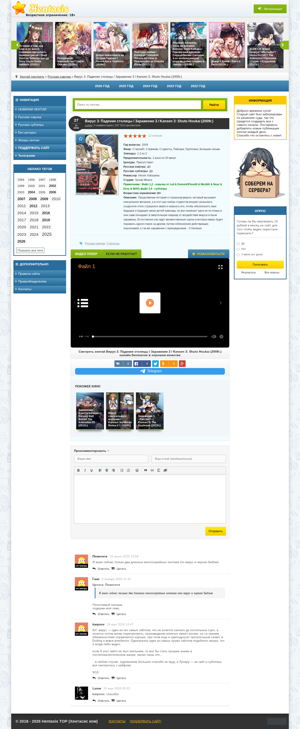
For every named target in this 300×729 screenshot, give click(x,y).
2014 (21, 213)
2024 (34, 234)
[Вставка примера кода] (152, 470)
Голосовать (260, 264)
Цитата (121, 568)
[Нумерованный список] (128, 470)
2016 (46, 213)
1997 (41, 179)
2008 (33, 199)
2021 (34, 227)
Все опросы (272, 272)
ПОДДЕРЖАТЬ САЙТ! (145, 721)
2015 (34, 213)
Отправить (216, 531)
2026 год (102, 86)
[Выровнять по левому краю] (100, 470)
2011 (21, 206)
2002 (52, 186)
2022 (46, 227)
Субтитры (113, 243)
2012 (33, 206)
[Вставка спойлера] (158, 470)
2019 (46, 220)
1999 (20, 186)
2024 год (150, 86)
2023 (21, 234)
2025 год (126, 86)
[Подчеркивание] (91, 470)
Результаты (248, 272)
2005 (41, 192)
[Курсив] (85, 470)
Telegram (154, 371)
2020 (21, 227)
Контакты (24, 289)
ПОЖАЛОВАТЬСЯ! (210, 254)
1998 (52, 179)
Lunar (88, 125)
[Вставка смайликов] (137, 470)
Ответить (103, 568)
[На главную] (44, 9)
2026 (21, 241)
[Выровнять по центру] (106, 470)
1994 (20, 179)
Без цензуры (27, 132)
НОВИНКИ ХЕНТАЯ (32, 109)
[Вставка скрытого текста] (165, 470)
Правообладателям (32, 281)
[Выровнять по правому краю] (113, 470)
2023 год (174, 86)
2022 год (198, 86)
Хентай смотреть (32, 76)
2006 (52, 192)
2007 (21, 199)
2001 (41, 186)
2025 (47, 234)
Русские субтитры (31, 124)
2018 (34, 220)
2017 (21, 220)
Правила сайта (29, 273)
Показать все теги (30, 250)
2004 (31, 192)
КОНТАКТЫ (117, 721)
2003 (20, 192)
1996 (31, 179)
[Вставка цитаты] (145, 470)
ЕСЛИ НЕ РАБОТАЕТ (121, 254)
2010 (56, 199)
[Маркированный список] (122, 470)
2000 (31, 186)
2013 (45, 206)
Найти (214, 104)
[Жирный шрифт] (78, 470)
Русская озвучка (59, 76)
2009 (44, 199)
